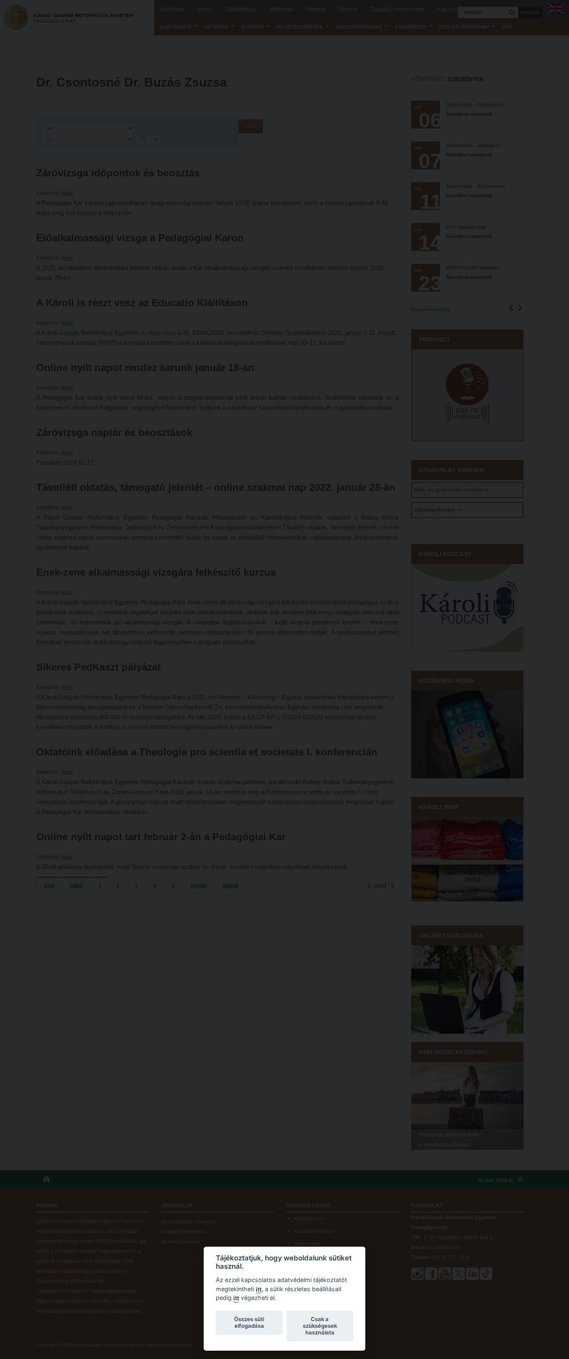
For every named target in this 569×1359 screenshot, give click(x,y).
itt (259, 1289)
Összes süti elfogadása (249, 1322)
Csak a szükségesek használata (320, 1326)
